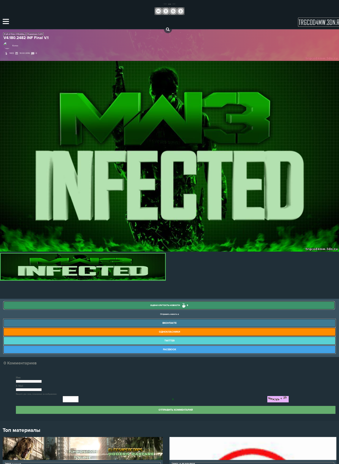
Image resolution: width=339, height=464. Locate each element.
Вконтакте (169, 323)
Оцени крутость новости (169, 305)
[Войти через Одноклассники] (180, 11)
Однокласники (169, 331)
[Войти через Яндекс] (165, 11)
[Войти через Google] (173, 11)
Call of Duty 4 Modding (15, 34)
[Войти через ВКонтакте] (158, 11)
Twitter (169, 340)
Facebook (169, 349)
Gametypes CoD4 (35, 34)
